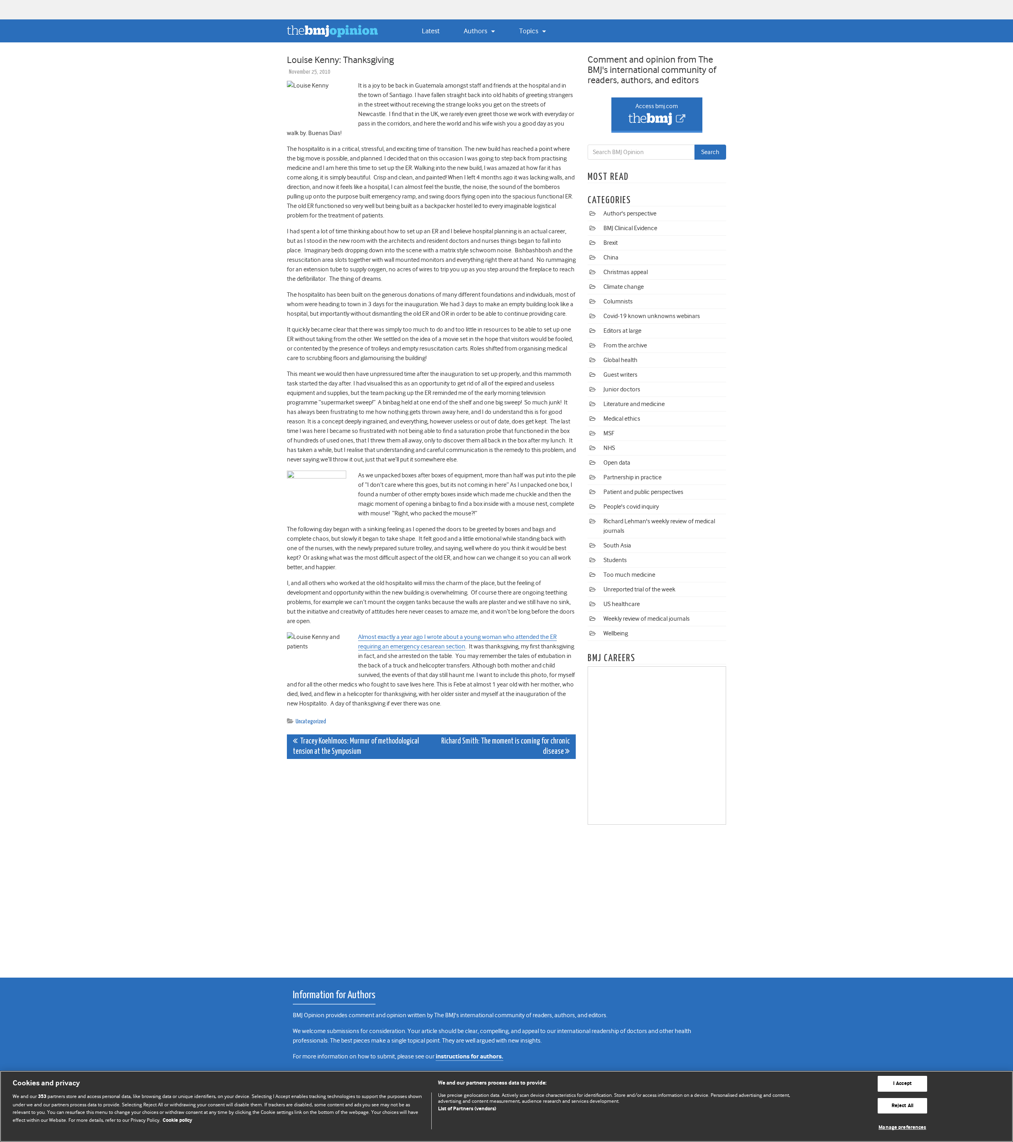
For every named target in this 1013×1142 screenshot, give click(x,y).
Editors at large (622, 330)
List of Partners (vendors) (467, 1109)
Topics (529, 31)
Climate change (623, 286)
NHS (609, 448)
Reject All (902, 1106)
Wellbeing (615, 633)
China (610, 257)
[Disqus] (431, 864)
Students (615, 560)
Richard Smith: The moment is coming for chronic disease (505, 746)
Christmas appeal (625, 272)
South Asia (617, 545)
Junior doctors (621, 389)
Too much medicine (629, 574)
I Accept (902, 1084)
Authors (476, 31)
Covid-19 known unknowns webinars (651, 316)
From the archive (625, 345)
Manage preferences (902, 1128)
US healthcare (621, 604)
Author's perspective (629, 213)
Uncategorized (311, 721)
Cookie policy (177, 1120)
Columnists (618, 301)
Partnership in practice (632, 477)
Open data (616, 462)
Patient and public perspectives (643, 492)
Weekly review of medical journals (646, 618)
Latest (431, 31)
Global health (620, 360)
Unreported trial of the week (639, 589)
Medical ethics (621, 418)
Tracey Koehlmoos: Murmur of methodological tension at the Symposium (356, 746)
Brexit (610, 242)
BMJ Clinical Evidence (630, 228)
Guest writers (620, 374)
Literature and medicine (634, 404)
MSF (608, 433)
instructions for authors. (469, 1056)
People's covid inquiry (631, 506)
